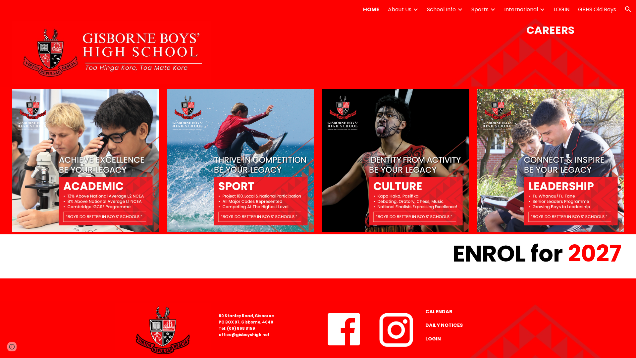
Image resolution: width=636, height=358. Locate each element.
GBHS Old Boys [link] (597, 9)
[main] (550, 30)
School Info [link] (441, 9)
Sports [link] (480, 9)
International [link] (521, 9)
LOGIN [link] (561, 9)
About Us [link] (399, 9)
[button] (628, 9)
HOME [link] (371, 9)
